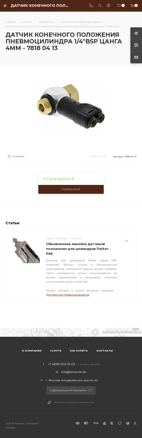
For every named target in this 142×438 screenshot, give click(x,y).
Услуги (55, 350)
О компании (32, 350)
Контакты (105, 350)
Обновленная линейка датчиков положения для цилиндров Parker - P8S (78, 249)
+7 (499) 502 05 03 (61, 364)
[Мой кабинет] (108, 6)
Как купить (79, 350)
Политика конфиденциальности (74, 402)
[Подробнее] (126, 240)
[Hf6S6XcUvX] (71, 106)
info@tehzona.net (73, 372)
